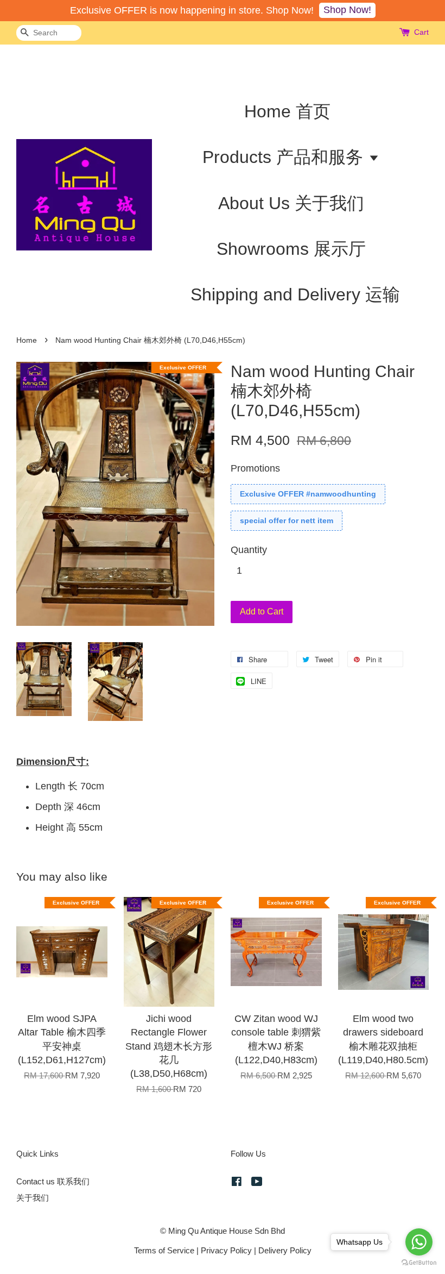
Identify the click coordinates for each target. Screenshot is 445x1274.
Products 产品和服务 (285, 157)
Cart (421, 32)
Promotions (255, 468)
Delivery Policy (285, 1250)
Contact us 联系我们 (53, 1181)
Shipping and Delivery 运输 (295, 294)
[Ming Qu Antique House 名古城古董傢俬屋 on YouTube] (257, 1183)
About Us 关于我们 (291, 203)
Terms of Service (164, 1250)
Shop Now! (347, 9)
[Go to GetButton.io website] (419, 1262)
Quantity (249, 549)
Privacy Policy (226, 1250)
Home (26, 340)
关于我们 (32, 1197)
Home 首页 (287, 111)
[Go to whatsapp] (419, 1242)
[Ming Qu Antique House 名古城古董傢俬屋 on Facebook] (237, 1183)
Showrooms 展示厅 (291, 249)
